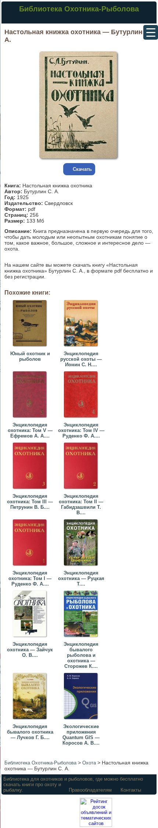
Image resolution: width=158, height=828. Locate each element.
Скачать (82, 169)
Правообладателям (90, 790)
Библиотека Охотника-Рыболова (79, 9)
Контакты (131, 790)
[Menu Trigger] (150, 32)
